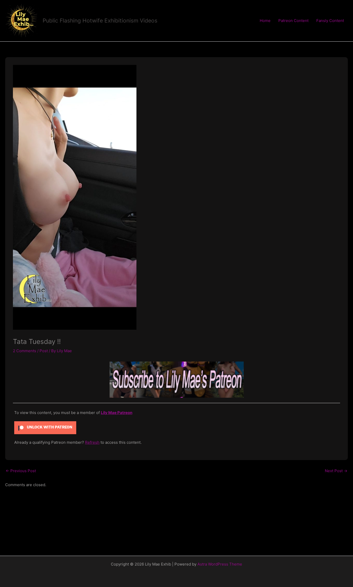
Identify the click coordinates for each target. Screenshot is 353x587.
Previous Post (21, 471)
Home (265, 20)
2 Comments (24, 350)
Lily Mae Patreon (116, 412)
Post (44, 350)
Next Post (336, 471)
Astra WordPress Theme (219, 564)
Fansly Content (330, 20)
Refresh (92, 442)
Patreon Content (293, 20)
